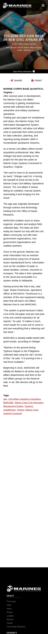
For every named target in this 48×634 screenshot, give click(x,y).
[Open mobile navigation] (43, 5)
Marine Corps (24, 588)
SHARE (18, 80)
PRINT (38, 80)
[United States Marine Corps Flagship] (17, 5)
